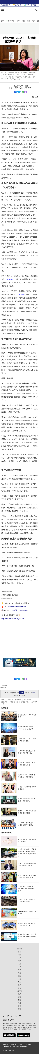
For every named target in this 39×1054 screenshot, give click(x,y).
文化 (19, 988)
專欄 (19, 970)
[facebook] (7, 1015)
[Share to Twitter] (17, 92)
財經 (19, 964)
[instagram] (3, 1015)
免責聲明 (21, 1045)
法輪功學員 (24, 702)
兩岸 (33, 21)
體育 (19, 997)
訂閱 (33, 692)
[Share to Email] (25, 92)
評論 (19, 976)
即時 (18, 21)
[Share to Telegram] (20, 92)
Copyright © (6, 1046)
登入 (21, 692)
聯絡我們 (13, 1045)
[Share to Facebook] (15, 92)
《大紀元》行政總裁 (14, 700)
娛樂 (19, 1003)
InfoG (19, 967)
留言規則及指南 (3, 687)
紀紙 (19, 994)
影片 (19, 952)
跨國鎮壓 (4, 702)
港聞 (28, 21)
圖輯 (19, 1006)
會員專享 (11, 21)
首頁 (2, 21)
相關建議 (5, 1045)
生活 (19, 982)
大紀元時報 (28, 700)
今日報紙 (19, 949)
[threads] (11, 1015)
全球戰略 (34, 702)
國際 (19, 961)
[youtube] (20, 1015)
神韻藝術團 (14, 702)
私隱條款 (28, 1045)
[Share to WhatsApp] (23, 92)
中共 (2, 704)
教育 (19, 1000)
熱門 (23, 21)
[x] (16, 1015)
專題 (19, 973)
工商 (19, 1009)
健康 (19, 985)
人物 (19, 979)
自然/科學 (19, 991)
